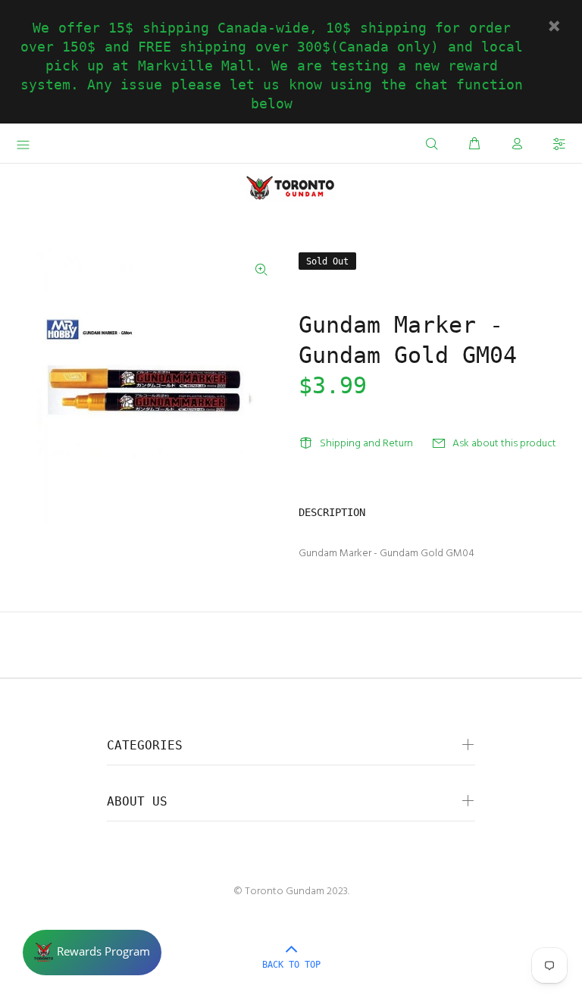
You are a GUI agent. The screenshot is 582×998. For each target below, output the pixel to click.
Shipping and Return (366, 443)
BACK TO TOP (291, 964)
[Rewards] (92, 952)
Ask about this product (504, 443)
